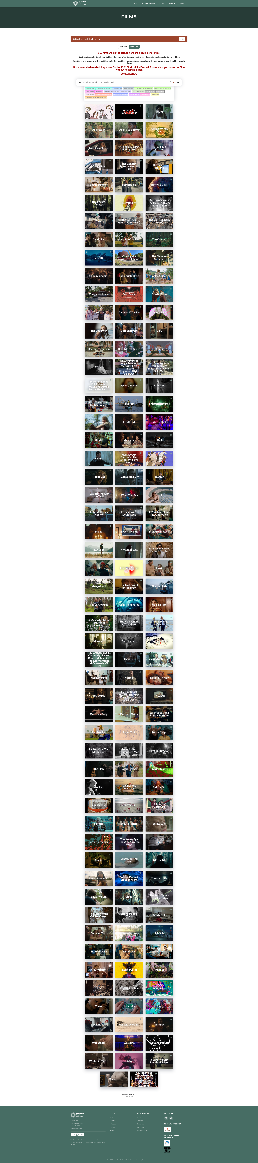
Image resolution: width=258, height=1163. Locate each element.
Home (136, 3)
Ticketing (113, 1130)
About (183, 3)
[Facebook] (171, 1118)
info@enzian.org (76, 1128)
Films (111, 1117)
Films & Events (148, 3)
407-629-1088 (75, 1126)
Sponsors (140, 1124)
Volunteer (140, 1127)
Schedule (113, 1124)
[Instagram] (166, 1118)
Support (172, 3)
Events (112, 1121)
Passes (112, 1127)
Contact (140, 1121)
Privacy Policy (142, 1130)
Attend (162, 3)
